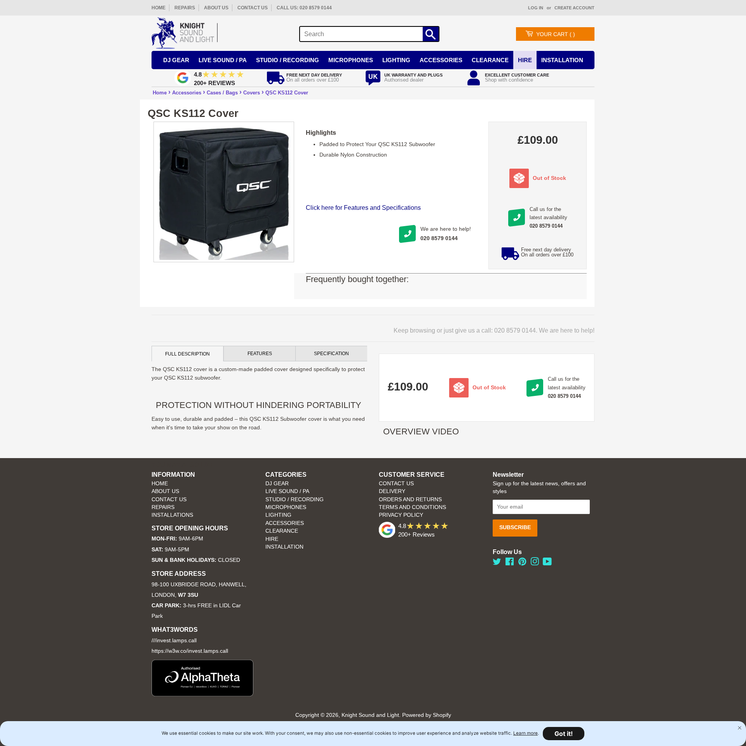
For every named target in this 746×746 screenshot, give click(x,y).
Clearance (490, 60)
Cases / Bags (222, 93)
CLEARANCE (281, 531)
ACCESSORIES (284, 523)
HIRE (271, 539)
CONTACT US (252, 7)
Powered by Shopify (426, 715)
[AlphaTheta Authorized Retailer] (202, 694)
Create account (574, 7)
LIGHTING (278, 515)
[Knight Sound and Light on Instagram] (534, 563)
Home (160, 93)
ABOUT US (216, 7)
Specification (331, 353)
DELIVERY (392, 491)
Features (260, 353)
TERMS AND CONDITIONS (412, 507)
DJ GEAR (277, 483)
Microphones (350, 60)
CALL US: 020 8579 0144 (304, 7)
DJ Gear (176, 60)
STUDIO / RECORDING (294, 499)
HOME (159, 7)
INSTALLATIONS (172, 515)
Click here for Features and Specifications (363, 207)
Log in (535, 7)
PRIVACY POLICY (401, 515)
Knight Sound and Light (370, 715)
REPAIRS (184, 7)
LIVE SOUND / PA (287, 491)
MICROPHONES (285, 507)
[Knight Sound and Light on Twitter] (497, 563)
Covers (251, 93)
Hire (525, 60)
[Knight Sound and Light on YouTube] (547, 563)
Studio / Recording (287, 60)
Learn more (525, 733)
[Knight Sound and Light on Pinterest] (522, 563)
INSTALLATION (562, 60)
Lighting (396, 60)
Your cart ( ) (555, 34)
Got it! (563, 733)
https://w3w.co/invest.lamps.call (190, 651)
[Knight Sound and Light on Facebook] (509, 563)
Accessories (441, 60)
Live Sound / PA (223, 60)
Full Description (187, 354)
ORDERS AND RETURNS (410, 499)
